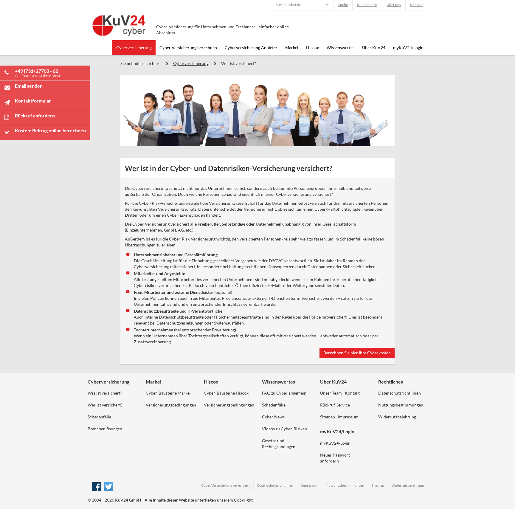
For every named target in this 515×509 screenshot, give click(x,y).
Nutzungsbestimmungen (400, 404)
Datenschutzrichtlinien (399, 392)
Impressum (348, 416)
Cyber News (273, 416)
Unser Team (331, 392)
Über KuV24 (373, 47)
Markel (291, 47)
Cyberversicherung (134, 47)
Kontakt (416, 4)
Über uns (394, 4)
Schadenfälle (99, 416)
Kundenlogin (367, 4)
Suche (343, 4)
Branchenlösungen (105, 428)
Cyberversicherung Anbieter (251, 47)
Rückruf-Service (335, 404)
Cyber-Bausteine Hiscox (226, 392)
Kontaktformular (33, 100)
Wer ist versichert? (238, 63)
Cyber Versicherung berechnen (188, 47)
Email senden (29, 86)
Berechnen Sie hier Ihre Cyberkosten (357, 352)
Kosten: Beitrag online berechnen (50, 130)
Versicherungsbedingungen (171, 404)
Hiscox (312, 47)
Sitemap (327, 416)
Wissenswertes (340, 47)
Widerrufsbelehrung (397, 416)
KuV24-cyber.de (288, 4)
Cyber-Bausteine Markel (168, 392)
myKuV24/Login (408, 47)
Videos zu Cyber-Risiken (284, 428)
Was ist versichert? (105, 392)
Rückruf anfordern (35, 115)
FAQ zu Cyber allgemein (284, 392)
